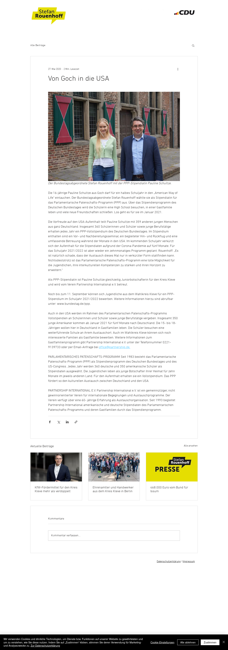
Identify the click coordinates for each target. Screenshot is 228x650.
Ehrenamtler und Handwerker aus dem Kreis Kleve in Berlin (113, 489)
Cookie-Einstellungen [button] (162, 642)
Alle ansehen (191, 445)
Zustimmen (210, 642)
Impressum (189, 561)
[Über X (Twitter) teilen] (58, 422)
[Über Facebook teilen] (49, 422)
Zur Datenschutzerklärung (45, 645)
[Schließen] (224, 642)
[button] (193, 45)
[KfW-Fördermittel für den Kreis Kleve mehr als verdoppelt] (56, 467)
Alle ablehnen (188, 642)
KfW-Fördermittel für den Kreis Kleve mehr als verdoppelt (56, 489)
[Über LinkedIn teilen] (67, 422)
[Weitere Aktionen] (178, 69)
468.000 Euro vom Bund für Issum (169, 489)
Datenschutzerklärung (169, 561)
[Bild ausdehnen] (114, 136)
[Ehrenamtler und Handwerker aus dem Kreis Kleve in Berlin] (114, 467)
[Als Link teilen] (76, 422)
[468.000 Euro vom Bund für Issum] (172, 467)
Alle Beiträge (37, 45)
